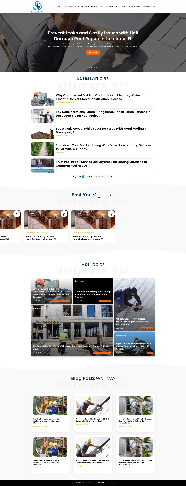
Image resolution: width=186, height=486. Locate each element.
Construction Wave (109, 7)
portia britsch (39, 281)
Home (59, 7)
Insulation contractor (40, 426)
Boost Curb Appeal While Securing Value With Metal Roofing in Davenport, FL (101, 130)
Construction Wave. (90, 483)
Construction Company (130, 7)
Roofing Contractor (62, 135)
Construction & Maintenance (76, 7)
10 (96, 177)
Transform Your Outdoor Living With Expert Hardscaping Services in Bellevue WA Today (103, 147)
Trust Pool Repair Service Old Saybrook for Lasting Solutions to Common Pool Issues (101, 164)
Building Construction (62, 119)
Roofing (94, 7)
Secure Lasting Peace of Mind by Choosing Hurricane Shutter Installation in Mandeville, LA (93, 36)
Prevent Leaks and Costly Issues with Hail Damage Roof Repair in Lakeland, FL (92, 420)
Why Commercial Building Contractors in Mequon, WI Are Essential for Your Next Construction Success (98, 97)
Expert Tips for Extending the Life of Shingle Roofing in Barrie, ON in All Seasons (133, 346)
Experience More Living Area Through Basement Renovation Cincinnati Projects (93, 294)
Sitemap (114, 483)
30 (102, 177)
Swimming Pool (148, 7)
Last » (111, 177)
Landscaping (60, 152)
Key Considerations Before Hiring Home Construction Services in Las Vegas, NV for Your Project (103, 114)
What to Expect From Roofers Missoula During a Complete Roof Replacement (132, 322)
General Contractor (125, 426)
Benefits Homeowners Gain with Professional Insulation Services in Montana (46, 421)
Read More (93, 52)
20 (99, 177)
